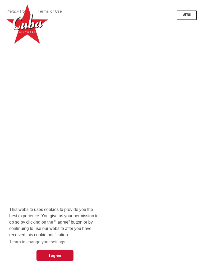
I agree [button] (55, 255)
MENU (186, 15)
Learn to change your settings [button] (37, 242)
